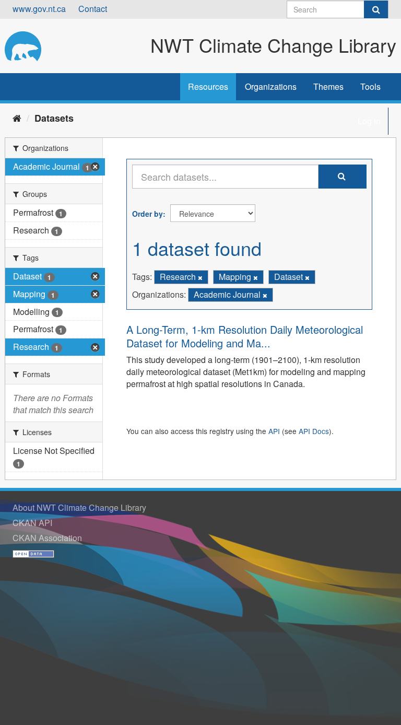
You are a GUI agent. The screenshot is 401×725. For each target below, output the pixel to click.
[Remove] (200, 277)
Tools (370, 86)
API (274, 431)
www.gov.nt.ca (39, 9)
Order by (147, 213)
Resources (208, 86)
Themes (328, 86)
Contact (92, 9)
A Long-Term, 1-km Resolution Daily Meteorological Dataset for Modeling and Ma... (244, 336)
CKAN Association (47, 538)
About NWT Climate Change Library (79, 507)
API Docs (314, 431)
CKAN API (32, 523)
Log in (369, 121)
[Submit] (376, 9)
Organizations (271, 86)
